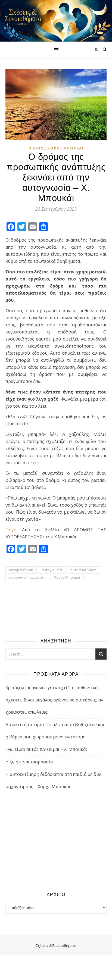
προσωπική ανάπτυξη (27, 577)
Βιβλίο (36, 148)
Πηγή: (11, 530)
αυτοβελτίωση (21, 569)
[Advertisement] (56, 842)
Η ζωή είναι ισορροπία (29, 762)
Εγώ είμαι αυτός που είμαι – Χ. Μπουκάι (46, 749)
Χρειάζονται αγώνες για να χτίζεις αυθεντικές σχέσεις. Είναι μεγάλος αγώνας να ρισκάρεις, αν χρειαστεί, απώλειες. (54, 700)
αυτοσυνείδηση (83, 569)
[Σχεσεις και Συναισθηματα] (56, 21)
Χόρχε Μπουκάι (65, 148)
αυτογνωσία (52, 569)
